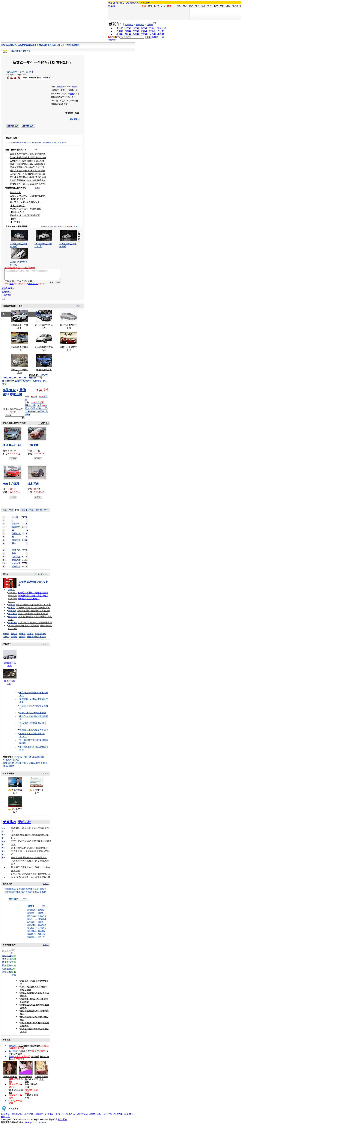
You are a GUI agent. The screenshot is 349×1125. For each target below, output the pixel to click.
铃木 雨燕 (33, 483)
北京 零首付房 (34, 143)
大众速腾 (16, 560)
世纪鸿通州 (42, 925)
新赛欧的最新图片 (17, 143)
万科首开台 (42, 928)
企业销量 (12, 628)
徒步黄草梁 (15, 192)
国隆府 (29, 919)
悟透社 (30, 633)
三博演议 (12, 613)
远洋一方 (41, 937)
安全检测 (31, 636)
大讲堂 (11, 589)
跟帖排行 (24, 822)
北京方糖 (30, 913)
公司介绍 (107, 1114)
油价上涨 (32, 757)
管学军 (22, 712)
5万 (42, 375)
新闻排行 (9, 822)
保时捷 (18, 763)
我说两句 (236, 6)
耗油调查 (39, 411)
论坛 (62, 45)
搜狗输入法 (17, 1114)
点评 (45, 45)
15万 (9, 378)
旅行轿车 (27, 381)
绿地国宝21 (31, 910)
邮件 (215, 6)
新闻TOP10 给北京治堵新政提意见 (33, 607)
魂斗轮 (14, 636)
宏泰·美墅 (30, 922)
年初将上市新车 (44, 369)
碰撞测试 (30, 45)
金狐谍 (22, 636)
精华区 (8, 292)
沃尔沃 (11, 763)
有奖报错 (42, 390)
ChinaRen (118, 3)
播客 (209, 6)
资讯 (33, 408)
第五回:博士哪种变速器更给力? (33, 613)
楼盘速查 (8, 889)
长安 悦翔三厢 (11, 483)
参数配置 (22, 45)
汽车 (179, 6)
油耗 (54, 45)
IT (174, 6)
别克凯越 (16, 566)
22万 (14, 378)
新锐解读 (35, 1056)
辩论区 (8, 295)
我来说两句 (12, 72)
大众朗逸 (16, 556)
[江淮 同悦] (38, 434)
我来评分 (29, 411)
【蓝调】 (14, 219)
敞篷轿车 (37, 381)
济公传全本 (35, 1045)
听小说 (12, 1051)
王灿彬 (22, 733)
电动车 (9, 760)
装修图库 (43, 892)
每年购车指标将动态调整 (31, 747)
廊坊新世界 (31, 925)
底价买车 (75, 45)
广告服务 (49, 1114)
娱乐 (159, 6)
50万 (24, 378)
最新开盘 (15, 889)
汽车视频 (41, 636)
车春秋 (11, 610)
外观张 (46, 226)
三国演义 (20, 1059)
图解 (41, 45)
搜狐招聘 (39, 1114)
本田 (25, 757)
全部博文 (5, 1116)
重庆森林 (23, 699)
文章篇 (42, 405)
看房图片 (22, 892)
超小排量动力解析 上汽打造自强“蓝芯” (30, 848)
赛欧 (72, 94)
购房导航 (15, 892)
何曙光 (22, 706)
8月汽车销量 (33, 625)
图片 (36, 45)
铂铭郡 (40, 922)
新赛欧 (60, 87)
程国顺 (22, 730)
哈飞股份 (6, 962)
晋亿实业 (6, 955)
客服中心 (60, 1114)
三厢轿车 (16, 381)
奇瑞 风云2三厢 (12, 445)
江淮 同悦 (33, 445)
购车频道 (140, 24)
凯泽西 (16, 760)
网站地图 (118, 1114)
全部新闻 (128, 1114)
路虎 (5, 763)
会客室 (11, 607)
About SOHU (95, 1114)
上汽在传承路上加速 (36, 712)
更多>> (155, 23)
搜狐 (110, 3)
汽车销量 (12, 622)
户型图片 (29, 892)
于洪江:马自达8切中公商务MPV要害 (33, 604)
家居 (191, 6)
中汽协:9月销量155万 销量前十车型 (35, 622)
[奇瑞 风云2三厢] (13, 434)
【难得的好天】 (17, 212)
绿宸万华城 (42, 916)
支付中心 (28, 1114)
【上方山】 (15, 222)
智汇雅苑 (30, 928)
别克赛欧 (61, 143)
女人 (197, 6)
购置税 (155, 37)
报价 (39, 408)
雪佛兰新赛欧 (49, 143)
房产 (185, 6)
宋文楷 (22, 692)
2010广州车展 (38, 574)
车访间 (11, 604)
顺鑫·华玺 (41, 934)
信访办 (6, 636)
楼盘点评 (36, 889)
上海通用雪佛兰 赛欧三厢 (20, 51)
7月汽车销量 (46, 625)
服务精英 (12, 616)
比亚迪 (34, 763)
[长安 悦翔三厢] (13, 472)
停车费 (41, 763)
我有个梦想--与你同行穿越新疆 (25, 215)
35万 (19, 378)
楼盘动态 (8, 892)
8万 (46, 375)
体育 (150, 6)
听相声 (12, 1045)
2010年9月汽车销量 (17, 625)
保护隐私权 (82, 1114)
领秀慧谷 (41, 910)
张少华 (22, 716)
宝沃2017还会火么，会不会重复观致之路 (30, 877)
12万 (4, 378)
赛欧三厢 (16, 394)
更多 (14, 975)
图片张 (30, 405)
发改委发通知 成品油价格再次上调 (33, 610)
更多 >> (37, 150)
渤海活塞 (6, 972)
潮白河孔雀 (31, 916)
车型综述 (5, 45)
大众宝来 (16, 563)
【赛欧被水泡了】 (18, 199)
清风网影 (23, 723)
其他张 (68, 226)
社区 (45, 408)
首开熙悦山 (31, 931)
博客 (222, 6)
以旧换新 (10, 766)
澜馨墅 (40, 913)
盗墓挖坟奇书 (38, 1051)
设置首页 (5, 1114)
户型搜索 (22, 889)
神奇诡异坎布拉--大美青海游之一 (26, 202)
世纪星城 (41, 931)
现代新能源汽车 (27, 740)
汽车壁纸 (112, 40)
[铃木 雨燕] (38, 472)
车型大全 (9, 390)
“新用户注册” (33, 284)
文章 (58, 45)
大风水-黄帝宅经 (22, 1056)
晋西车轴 (6, 959)
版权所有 (62, 1119)
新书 (11, 1056)
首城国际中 (31, 934)
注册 (11, 284)
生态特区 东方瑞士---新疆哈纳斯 (25, 209)
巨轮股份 (6, 965)
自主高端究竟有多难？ (37, 730)
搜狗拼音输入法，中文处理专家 (19, 267)
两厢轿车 (6, 381)
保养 (49, 45)
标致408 (15, 524)
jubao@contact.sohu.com (36, 1122)
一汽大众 (18, 757)
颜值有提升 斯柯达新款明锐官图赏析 (29, 857)
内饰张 (54, 226)
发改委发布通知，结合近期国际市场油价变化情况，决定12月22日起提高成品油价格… (33, 595)
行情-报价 (13, 45)
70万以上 (31, 378)
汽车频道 (129, 24)
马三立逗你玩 (22, 1045)
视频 (203, 6)
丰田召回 (26, 763)
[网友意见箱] (10, 1112)
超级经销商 (40, 633)
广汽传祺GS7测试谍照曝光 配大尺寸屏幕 (31, 874)
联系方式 (70, 1114)
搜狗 (112, 5)
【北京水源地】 (17, 205)
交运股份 (6, 969)
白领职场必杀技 (24, 1051)
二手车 (68, 45)
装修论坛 (36, 892)
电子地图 (29, 889)
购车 (74, 87)
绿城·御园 (30, 937)
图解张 (61, 226)
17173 (126, 3)
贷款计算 (43, 889)
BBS (228, 6)
